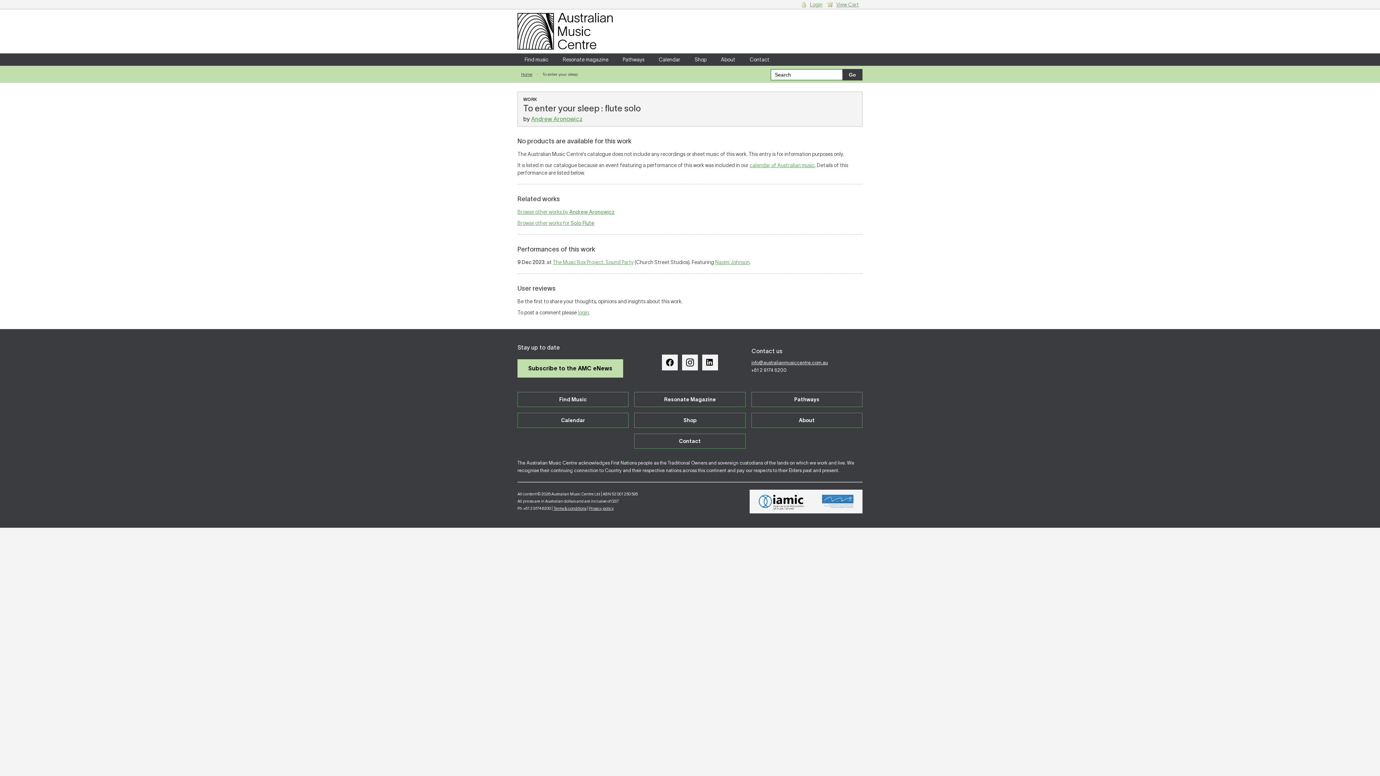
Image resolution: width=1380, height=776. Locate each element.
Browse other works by (566, 212)
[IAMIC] (781, 502)
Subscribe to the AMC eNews (570, 368)
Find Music (573, 399)
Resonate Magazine (690, 399)
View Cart (847, 5)
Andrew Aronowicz (557, 119)
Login (816, 5)
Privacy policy (601, 508)
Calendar (669, 60)
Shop (701, 60)
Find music (536, 60)
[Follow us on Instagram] (690, 362)
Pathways (633, 60)
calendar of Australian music (782, 165)
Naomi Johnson (732, 262)
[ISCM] (838, 502)
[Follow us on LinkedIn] (710, 362)
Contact (759, 60)
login (583, 312)
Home (526, 74)
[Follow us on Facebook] (670, 362)
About (728, 60)
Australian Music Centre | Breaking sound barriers (565, 31)
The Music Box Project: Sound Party (593, 262)
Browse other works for (556, 223)
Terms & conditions (569, 508)
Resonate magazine (585, 60)
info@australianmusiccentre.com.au (789, 362)
